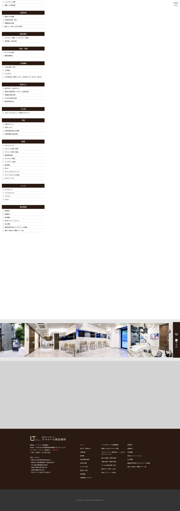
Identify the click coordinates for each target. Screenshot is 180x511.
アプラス (7, 196)
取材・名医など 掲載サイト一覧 (137, 467)
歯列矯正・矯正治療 (11, 41)
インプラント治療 (10, 2)
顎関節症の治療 (9, 23)
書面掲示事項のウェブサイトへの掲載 (139, 463)
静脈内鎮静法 (9, 56)
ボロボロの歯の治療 (11, 98)
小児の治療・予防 (10, 67)
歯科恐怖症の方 (9, 101)
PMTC (6, 168)
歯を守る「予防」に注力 (108, 469)
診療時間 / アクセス (86, 478)
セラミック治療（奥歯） (12, 152)
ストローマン (9, 189)
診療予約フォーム (176, 342)
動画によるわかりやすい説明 (109, 448)
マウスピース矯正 (10, 158)
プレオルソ (8, 74)
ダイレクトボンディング (12, 172)
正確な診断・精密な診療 (108, 461)
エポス (7, 199)
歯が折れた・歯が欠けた (12, 88)
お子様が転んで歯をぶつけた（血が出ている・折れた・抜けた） (24, 77)
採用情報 (130, 452)
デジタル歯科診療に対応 (108, 465)
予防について (9, 127)
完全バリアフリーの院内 (108, 472)
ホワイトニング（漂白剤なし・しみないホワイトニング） (113, 453)
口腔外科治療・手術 (11, 20)
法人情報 (130, 459)
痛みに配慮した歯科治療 (108, 458)
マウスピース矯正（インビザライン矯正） (17, 38)
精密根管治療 (9, 155)
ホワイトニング (9, 145)
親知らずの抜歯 (9, 16)
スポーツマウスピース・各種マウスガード (17, 113)
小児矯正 (7, 70)
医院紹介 (130, 445)
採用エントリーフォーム (135, 456)
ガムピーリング (9, 178)
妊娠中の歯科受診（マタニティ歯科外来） (17, 91)
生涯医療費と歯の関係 (11, 134)
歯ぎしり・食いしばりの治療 (13, 26)
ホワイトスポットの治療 (12, 175)
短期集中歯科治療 (10, 95)
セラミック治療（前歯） (12, 149)
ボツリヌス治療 (9, 52)
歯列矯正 (7, 165)
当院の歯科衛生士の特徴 (12, 131)
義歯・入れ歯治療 (10, 5)
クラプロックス (9, 193)
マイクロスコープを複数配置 (109, 445)
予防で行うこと (9, 124)
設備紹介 (130, 448)
